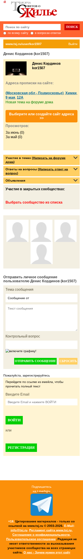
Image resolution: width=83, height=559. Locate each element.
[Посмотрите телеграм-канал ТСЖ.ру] (42, 514)
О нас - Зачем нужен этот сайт (46, 552)
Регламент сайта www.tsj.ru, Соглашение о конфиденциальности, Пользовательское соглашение (39, 534)
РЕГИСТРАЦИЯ (21, 447)
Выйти (72, 44)
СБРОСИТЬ (68, 361)
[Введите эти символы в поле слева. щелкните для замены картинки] (21, 351)
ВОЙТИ (14, 420)
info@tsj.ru (19, 530)
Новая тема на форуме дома (29, 102)
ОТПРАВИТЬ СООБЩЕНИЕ (35, 361)
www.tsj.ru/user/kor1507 (24, 44)
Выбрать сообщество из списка (34, 202)
